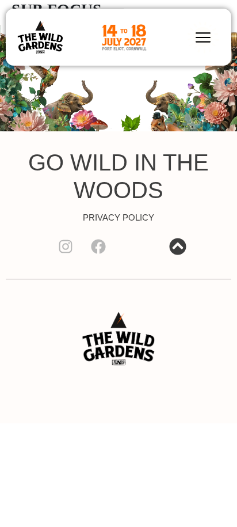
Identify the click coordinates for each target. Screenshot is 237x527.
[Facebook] (98, 246)
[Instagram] (66, 246)
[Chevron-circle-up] (177, 246)
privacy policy (118, 217)
